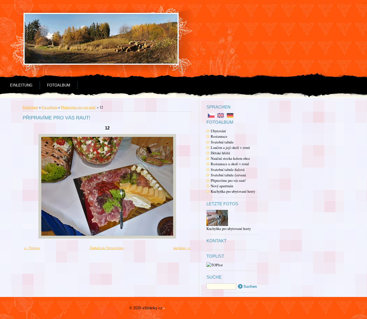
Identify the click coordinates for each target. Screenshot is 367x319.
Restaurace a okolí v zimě (230, 163)
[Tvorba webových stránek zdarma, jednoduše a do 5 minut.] (164, 308)
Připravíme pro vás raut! (228, 180)
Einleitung (21, 85)
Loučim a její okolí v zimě (230, 147)
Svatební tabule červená (228, 175)
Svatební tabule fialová (228, 169)
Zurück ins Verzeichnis (107, 247)
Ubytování (218, 130)
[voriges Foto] (34, 186)
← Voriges (32, 247)
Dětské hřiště (220, 152)
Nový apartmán (222, 185)
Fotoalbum (58, 85)
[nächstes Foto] (179, 186)
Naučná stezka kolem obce (230, 158)
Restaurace (219, 136)
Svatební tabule (222, 142)
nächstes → (181, 247)
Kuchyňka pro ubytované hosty (233, 191)
